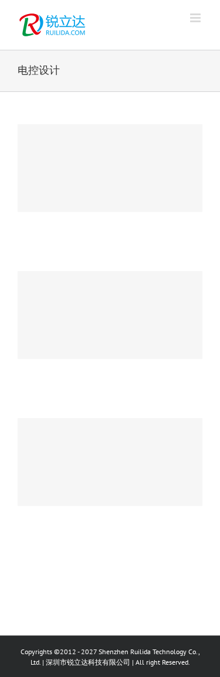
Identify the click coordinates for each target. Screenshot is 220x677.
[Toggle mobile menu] (196, 18)
